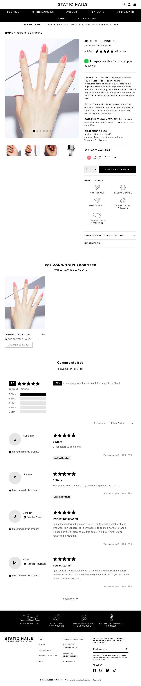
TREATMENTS (96, 12)
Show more (69, 599)
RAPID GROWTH (125, 12)
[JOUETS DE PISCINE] (25, 303)
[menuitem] (12, 150)
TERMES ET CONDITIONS (73, 639)
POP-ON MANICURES (42, 12)
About (41, 661)
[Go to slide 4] (44, 131)
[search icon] (124, 4)
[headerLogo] (72, 4)
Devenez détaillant (48, 656)
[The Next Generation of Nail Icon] (19, 638)
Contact (42, 645)
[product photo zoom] (76, 42)
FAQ (40, 639)
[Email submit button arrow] (126, 649)
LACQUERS (72, 12)
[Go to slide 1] (34, 131)
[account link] (129, 4)
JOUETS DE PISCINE (17, 335)
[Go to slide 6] (50, 131)
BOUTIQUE (13, 12)
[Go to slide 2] (37, 131)
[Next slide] (74, 88)
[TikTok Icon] (114, 670)
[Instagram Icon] (100, 670)
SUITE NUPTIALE (87, 18)
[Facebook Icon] (94, 670)
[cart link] (134, 4)
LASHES (61, 18)
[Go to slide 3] (40, 131)
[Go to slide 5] (47, 131)
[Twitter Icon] (107, 670)
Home (9, 33)
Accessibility (69, 662)
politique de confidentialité (91, 680)
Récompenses (45, 650)
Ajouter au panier (18, 345)
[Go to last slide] (10, 148)
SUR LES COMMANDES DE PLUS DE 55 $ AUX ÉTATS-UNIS (70, 24)
